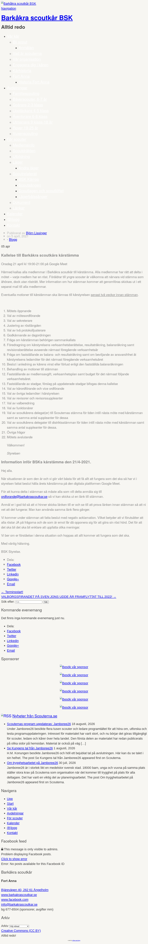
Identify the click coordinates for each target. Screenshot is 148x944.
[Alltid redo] (18, 3)
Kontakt (13, 225)
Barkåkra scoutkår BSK (37, 17)
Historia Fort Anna (33, 82)
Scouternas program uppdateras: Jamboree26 (39, 724)
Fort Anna (21, 76)
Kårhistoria (22, 70)
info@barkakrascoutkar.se (19, 904)
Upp (10, 799)
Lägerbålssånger (32, 196)
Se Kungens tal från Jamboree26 (30, 748)
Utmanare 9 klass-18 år (33, 122)
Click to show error (14, 859)
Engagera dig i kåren (30, 64)
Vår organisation (27, 59)
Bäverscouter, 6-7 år (30, 99)
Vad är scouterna (27, 53)
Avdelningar (17, 87)
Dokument (21, 202)
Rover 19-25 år (25, 127)
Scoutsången (29, 185)
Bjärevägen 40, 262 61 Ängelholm (24, 890)
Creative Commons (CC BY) (21, 930)
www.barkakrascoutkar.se (19, 895)
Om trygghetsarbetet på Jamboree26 (32, 763)
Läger (18, 162)
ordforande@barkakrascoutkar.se (24, 496)
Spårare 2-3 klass (28, 104)
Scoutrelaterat (25, 173)
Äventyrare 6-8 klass (30, 116)
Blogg (13, 239)
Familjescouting (26, 93)
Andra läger (28, 167)
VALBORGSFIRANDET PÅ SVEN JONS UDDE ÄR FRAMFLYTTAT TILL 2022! (58, 596)
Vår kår (13, 36)
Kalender (15, 213)
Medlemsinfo (24, 145)
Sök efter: (8, 601)
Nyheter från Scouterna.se (34, 715)
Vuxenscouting (25, 133)
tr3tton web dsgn (76, 940)
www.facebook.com (14, 899)
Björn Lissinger (36, 232)
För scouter (16, 139)
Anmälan (26, 47)
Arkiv (4, 926)
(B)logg (13, 219)
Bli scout (20, 42)
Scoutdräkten (24, 150)
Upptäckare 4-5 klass (31, 110)
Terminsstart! (12, 592)
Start (10, 803)
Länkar (19, 207)
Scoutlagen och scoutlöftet (41, 190)
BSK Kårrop (28, 179)
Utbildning (21, 156)
